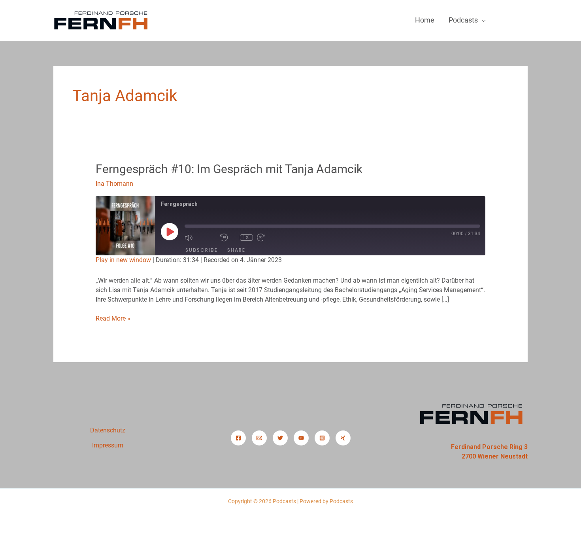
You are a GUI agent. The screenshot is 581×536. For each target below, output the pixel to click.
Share (236, 250)
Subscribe (201, 250)
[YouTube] (301, 437)
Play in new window (123, 260)
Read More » (113, 318)
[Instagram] (322, 437)
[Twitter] (280, 437)
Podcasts (463, 20)
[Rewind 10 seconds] (228, 237)
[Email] (259, 437)
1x (246, 237)
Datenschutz (107, 430)
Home (424, 20)
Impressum (107, 445)
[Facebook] (238, 437)
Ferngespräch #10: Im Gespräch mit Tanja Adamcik (229, 169)
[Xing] (343, 437)
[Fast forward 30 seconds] (273, 237)
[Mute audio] (200, 237)
